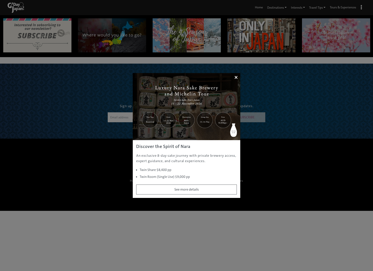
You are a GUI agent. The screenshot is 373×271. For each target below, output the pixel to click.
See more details (186, 189)
